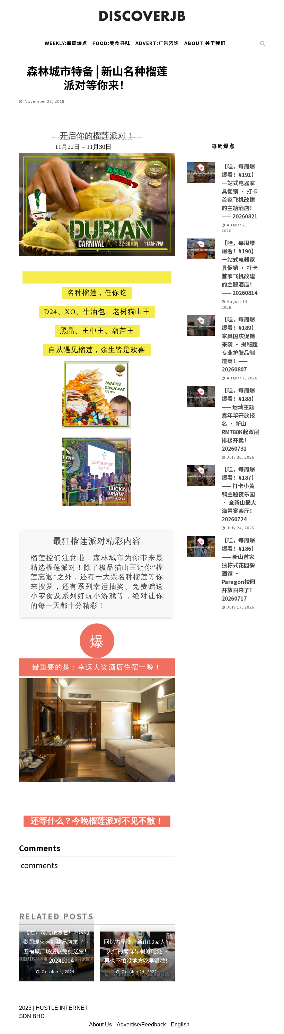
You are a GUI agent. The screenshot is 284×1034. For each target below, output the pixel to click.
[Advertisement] (223, 91)
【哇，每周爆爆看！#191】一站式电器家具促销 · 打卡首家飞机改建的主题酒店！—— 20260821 (240, 191)
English (180, 1024)
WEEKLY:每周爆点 (66, 42)
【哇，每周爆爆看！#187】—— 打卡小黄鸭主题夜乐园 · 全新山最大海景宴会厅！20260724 (239, 494)
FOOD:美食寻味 (111, 42)
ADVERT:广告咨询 (157, 42)
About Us (100, 1024)
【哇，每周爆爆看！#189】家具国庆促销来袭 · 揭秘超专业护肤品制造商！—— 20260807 (240, 344)
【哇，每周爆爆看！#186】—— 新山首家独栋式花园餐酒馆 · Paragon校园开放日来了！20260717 (239, 569)
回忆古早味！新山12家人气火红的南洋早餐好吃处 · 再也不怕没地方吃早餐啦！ (137, 950)
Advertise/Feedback (141, 1024)
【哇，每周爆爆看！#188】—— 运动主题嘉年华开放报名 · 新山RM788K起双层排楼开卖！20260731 (240, 419)
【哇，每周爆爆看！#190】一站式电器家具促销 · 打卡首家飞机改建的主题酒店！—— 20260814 (240, 268)
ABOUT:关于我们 (205, 42)
